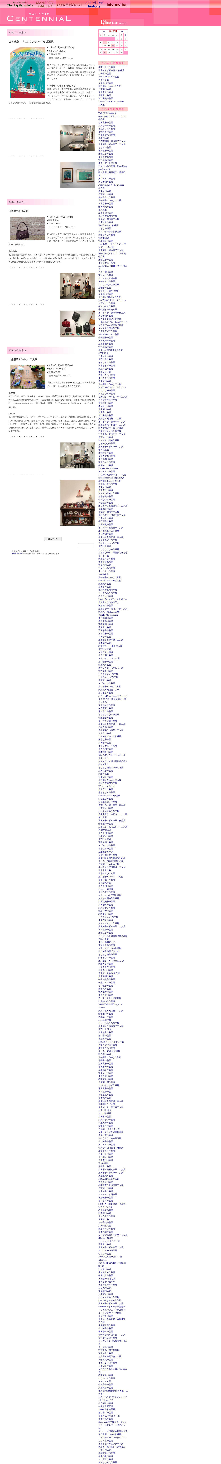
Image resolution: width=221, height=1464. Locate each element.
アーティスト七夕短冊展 (109, 998)
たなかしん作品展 (106, 1378)
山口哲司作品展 (105, 1200)
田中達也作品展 (105, 1095)
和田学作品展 (104, 412)
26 (105, 53)
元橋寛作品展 (104, 989)
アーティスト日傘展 (107, 1194)
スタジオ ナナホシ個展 (109, 658)
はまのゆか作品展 (106, 443)
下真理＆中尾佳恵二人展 (109, 1356)
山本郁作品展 (104, 409)
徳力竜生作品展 (105, 992)
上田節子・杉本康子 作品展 (111, 820)
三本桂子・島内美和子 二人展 (112, 827)
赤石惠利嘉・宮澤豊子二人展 (111, 141)
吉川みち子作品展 (106, 462)
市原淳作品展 (104, 1038)
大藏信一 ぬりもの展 (108, 864)
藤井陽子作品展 (105, 661)
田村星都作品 (104, 1091)
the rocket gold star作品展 (109, 795)
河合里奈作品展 (105, 799)
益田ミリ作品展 (105, 1073)
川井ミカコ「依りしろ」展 (110, 668)
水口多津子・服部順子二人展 (111, 421)
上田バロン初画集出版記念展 (111, 858)
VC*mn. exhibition (106, 786)
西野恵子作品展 (105, 1182)
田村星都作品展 (105, 929)
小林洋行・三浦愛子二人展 (110, 527)
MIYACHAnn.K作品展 (108, 76)
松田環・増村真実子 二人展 (111, 1169)
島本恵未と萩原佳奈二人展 (110, 1185)
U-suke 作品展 (104, 1113)
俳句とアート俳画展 (107, 163)
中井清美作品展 (105, 671)
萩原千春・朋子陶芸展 (108, 1350)
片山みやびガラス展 (107, 1045)
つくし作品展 (104, 1253)
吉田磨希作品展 (105, 1066)
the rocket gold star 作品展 (109, 580)
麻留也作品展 (104, 627)
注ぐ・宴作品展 (105, 1440)
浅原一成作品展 (105, 272)
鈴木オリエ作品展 (106, 957)
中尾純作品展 (104, 565)
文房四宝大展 (104, 1225)
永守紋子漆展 (104, 546)
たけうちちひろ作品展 (108, 549)
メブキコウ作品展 (106, 683)
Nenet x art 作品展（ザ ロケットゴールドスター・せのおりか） (112, 1425)
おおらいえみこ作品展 (108, 284)
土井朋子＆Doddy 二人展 (109, 384)
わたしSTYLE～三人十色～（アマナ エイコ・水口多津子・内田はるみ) (113, 699)
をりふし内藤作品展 (107, 954)
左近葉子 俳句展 (105, 851)
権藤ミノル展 (104, 372)
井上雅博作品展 (105, 1123)
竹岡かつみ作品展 (106, 375)
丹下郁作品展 (104, 89)
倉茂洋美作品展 (105, 403)
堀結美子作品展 (105, 1197)
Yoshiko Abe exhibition (108, 468)
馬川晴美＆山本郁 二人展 (110, 730)
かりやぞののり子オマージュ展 (112, 1235)
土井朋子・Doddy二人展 (109, 86)
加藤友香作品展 (105, 1387)
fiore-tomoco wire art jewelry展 (111, 478)
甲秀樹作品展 (104, 1054)
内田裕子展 (103, 80)
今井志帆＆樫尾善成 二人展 (111, 867)
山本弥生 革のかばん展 (109, 1415)
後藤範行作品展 (105, 406)
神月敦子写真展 (105, 1406)
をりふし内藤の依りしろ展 (110, 767)
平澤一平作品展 (105, 1135)
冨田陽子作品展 (105, 630)
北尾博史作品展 (105, 524)
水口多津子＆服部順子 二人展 (112, 506)
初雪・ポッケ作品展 (107, 855)
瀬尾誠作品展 (104, 584)
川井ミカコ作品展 (106, 178)
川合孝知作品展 (105, 182)
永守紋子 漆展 (104, 1029)
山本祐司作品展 (105, 752)
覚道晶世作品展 (105, 1456)
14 (113, 46)
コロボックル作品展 (107, 484)
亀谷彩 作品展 (105, 1412)
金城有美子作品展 (106, 1453)
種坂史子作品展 (105, 914)
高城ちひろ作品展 (106, 129)
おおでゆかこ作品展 (107, 400)
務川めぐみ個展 (105, 1210)
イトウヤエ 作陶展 (107, 746)
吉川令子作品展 (105, 92)
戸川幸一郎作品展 (106, 125)
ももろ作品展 (104, 147)
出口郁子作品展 (105, 693)
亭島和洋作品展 (105, 1384)
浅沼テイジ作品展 (106, 1229)
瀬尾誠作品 (103, 1219)
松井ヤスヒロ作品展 (107, 1338)
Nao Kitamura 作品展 (108, 225)
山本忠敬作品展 (105, 1232)
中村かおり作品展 (106, 306)
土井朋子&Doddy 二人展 (109, 297)
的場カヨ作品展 (105, 964)
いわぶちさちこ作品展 (108, 811)
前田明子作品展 (105, 777)
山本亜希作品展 (105, 848)
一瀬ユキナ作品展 (106, 982)
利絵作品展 (103, 774)
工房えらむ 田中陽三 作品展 (111, 70)
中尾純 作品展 (105, 465)
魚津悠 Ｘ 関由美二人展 (110, 1107)
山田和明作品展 (105, 976)
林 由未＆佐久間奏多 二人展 (112, 474)
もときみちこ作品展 (107, 593)
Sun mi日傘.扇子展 (106, 1409)
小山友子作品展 (105, 1088)
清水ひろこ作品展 (106, 235)
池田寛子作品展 (105, 122)
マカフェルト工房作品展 (109, 895)
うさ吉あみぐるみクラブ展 (110, 1444)
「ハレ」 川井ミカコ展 (109, 1241)
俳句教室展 (103, 450)
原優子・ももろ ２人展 (109, 973)
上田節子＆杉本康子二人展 (110, 446)
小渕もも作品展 (105, 132)
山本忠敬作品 (104, 870)
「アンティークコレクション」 (112, 1437)
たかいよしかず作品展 (108, 1085)
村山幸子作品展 (105, 203)
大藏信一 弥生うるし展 (109, 1129)
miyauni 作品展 (105, 889)
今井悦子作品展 (105, 985)
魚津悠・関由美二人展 (108, 219)
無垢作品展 (103, 138)
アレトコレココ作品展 (108, 543)
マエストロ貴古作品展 (108, 328)
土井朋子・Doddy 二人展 (109, 200)
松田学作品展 (104, 1116)
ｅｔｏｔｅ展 (104, 1381)
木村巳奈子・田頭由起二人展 (111, 515)
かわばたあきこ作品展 (108, 531)
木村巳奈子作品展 (106, 892)
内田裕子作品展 (105, 356)
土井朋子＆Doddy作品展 (109, 481)
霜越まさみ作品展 (106, 792)
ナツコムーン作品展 (107, 1250)
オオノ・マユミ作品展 (108, 923)
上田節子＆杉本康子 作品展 (111, 724)
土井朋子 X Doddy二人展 (111, 961)
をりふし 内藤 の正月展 (109, 1051)
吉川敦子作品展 (105, 150)
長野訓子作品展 (105, 337)
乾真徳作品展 (104, 1213)
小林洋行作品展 (105, 711)
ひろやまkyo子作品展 (108, 674)
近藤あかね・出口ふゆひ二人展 (112, 608)
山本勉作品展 (104, 1098)
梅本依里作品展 (105, 1079)
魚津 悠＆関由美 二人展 (110, 1010)
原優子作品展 (104, 95)
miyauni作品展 (104, 1020)
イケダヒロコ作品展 (107, 1363)
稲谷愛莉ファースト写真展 (110, 428)
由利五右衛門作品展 (107, 216)
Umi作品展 (103, 1163)
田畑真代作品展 (105, 83)
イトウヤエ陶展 (105, 157)
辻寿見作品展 (104, 73)
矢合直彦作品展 (105, 503)
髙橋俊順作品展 (105, 624)
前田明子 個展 (104, 1110)
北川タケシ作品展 (106, 908)
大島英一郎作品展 (106, 340)
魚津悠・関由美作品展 (108, 898)
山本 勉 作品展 (106, 880)
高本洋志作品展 (105, 1419)
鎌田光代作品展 (105, 206)
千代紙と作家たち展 (107, 309)
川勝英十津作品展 (106, 1325)
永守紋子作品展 (105, 154)
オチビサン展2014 (106, 1282)
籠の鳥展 (102, 210)
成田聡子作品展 (105, 222)
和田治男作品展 (105, 904)
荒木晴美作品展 (105, 496)
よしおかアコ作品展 (107, 721)
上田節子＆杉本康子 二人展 (111, 926)
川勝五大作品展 (105, 920)
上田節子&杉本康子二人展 (110, 350)
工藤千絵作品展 (105, 213)
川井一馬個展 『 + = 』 (108, 942)
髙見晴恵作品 (104, 883)
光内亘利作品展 (105, 655)
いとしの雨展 (104, 228)
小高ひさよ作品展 (106, 67)
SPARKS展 (103, 353)
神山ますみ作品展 (106, 135)
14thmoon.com (17, 553)
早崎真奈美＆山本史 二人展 (111, 1334)
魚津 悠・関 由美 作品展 (111, 805)
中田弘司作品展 (105, 1275)
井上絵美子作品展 (106, 901)
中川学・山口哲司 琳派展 (110, 1148)
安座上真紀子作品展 (107, 331)
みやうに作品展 (105, 596)
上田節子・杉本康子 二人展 (111, 144)
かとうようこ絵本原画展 (109, 1138)
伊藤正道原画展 (105, 562)
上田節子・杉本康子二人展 (110, 250)
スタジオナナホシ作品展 (109, 231)
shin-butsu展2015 (105, 1238)
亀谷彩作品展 (104, 1035)
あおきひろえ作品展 (107, 1462)
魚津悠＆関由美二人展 (108, 689)
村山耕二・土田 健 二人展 (110, 646)
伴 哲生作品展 (104, 830)
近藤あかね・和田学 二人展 (111, 425)
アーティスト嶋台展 (107, 278)
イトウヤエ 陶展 (106, 263)
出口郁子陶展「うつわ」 (109, 951)
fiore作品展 (103, 574)
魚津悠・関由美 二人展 (109, 418)
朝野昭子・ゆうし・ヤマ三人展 (112, 397)
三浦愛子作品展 (105, 633)
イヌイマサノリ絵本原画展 (110, 1132)
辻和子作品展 (104, 1269)
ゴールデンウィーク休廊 (109, 1313)
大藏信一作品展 (105, 194)
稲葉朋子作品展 (105, 718)
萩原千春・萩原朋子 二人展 (111, 434)
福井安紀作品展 (105, 1222)
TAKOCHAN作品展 (107, 113)
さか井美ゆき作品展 (107, 1285)
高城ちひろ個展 (105, 275)
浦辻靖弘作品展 (105, 160)
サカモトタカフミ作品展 (109, 319)
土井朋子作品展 (105, 1157)
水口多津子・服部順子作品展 (111, 312)
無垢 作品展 (103, 238)
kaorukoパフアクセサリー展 (111, 1042)
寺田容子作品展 (105, 1154)
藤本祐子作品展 (105, 1353)
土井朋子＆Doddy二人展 (109, 577)
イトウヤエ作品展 (106, 362)
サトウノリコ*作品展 (108, 291)
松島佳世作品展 (105, 911)
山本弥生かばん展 (106, 873)
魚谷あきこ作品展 (106, 197)
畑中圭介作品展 (105, 823)
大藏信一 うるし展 (107, 1278)
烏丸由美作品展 (105, 98)
